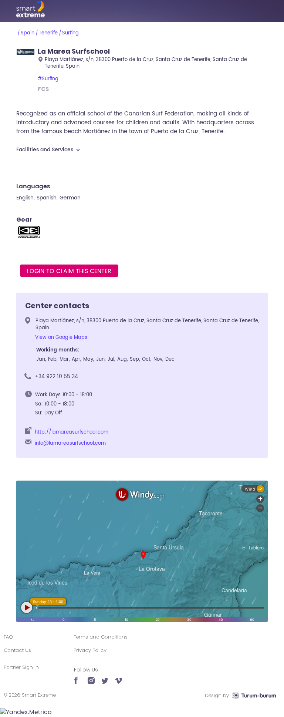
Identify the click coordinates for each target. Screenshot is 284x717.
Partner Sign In (21, 667)
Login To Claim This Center (69, 271)
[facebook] (77, 677)
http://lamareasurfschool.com (71, 432)
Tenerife (48, 33)
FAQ (8, 636)
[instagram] (91, 677)
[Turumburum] (254, 695)
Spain (27, 33)
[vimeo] (118, 677)
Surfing (70, 33)
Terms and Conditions (101, 636)
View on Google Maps (61, 337)
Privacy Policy (90, 650)
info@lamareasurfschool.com (70, 443)
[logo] (142, 9)
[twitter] (104, 677)
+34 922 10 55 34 (56, 376)
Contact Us (17, 650)
